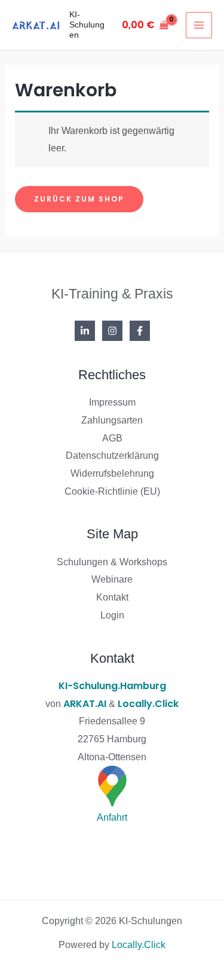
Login (112, 615)
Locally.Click (148, 704)
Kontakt (112, 597)
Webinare (112, 579)
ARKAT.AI (84, 704)
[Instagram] (112, 331)
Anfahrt (112, 817)
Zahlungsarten (112, 420)
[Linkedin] (85, 331)
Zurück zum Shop (79, 199)
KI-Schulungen (87, 24)
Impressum (112, 402)
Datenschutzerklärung (112, 455)
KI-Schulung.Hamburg (112, 686)
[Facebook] (140, 331)
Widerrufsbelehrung (112, 473)
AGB (112, 438)
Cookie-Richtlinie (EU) (112, 491)
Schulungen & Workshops (112, 562)
